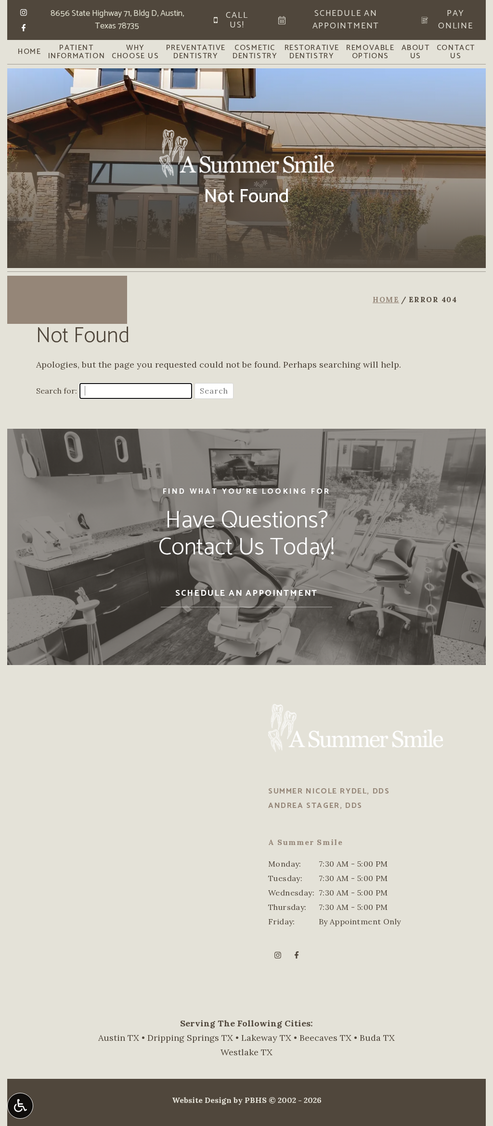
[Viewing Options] (20, 1106)
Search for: (56, 391)
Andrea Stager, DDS (315, 805)
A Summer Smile (305, 842)
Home (29, 52)
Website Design (202, 1100)
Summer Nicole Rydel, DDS (328, 791)
